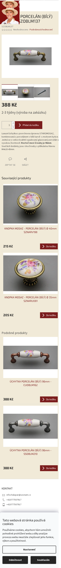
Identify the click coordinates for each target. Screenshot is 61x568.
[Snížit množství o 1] (13, 127)
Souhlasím (43, 560)
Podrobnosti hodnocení (41, 29)
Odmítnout (15, 560)
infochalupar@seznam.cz (19, 495)
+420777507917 (14, 499)
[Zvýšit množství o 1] (13, 123)
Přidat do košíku (31, 125)
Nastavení (29, 549)
